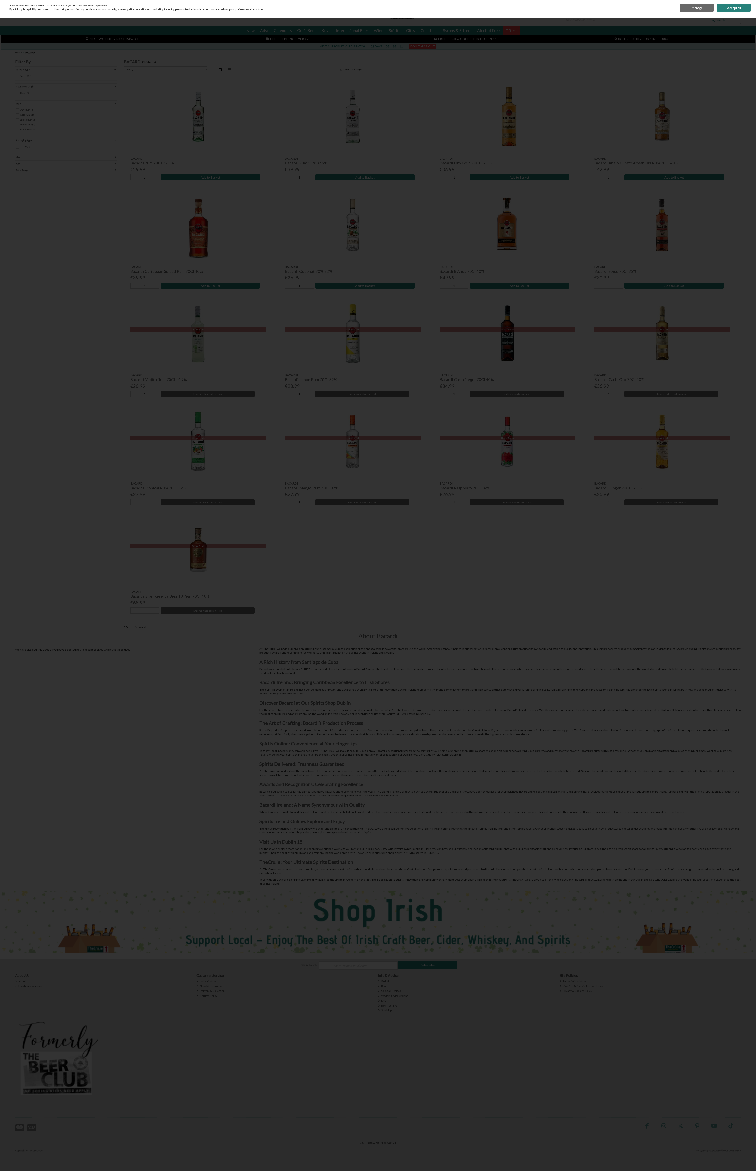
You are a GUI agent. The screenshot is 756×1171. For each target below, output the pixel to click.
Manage (697, 8)
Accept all (734, 8)
